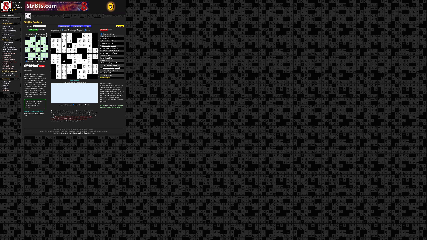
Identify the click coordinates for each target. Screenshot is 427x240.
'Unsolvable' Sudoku (9, 53)
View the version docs (58, 121)
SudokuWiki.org (7, 68)
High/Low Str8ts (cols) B (111, 70)
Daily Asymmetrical (8, 47)
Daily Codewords (8, 66)
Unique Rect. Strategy (9, 31)
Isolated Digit (106, 56)
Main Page (5, 21)
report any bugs (110, 106)
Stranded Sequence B (110, 63)
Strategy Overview (71, 82)
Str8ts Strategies (7, 29)
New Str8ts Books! (8, 76)
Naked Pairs (107, 73)
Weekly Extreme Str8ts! (10, 49)
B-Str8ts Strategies (8, 35)
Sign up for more (8, 16)
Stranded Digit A (107, 43)
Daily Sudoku (6, 51)
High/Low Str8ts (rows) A (110, 51)
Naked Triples (107, 75)
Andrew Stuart (63, 133)
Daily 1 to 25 (6, 55)
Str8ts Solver (6, 37)
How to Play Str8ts (8, 26)
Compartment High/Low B (111, 65)
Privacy (85, 133)
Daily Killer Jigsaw (8, 62)
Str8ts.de (5, 86)
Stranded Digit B (107, 60)
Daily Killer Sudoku (8, 60)
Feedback (5, 90)
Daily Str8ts (6, 45)
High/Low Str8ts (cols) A (110, 53)
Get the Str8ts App (8, 74)
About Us (5, 84)
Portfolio (5, 88)
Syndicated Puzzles (76, 133)
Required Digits (107, 58)
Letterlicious (6, 64)
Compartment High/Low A (111, 48)
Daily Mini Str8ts (7, 43)
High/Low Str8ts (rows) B (111, 68)
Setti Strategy (6, 33)
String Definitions (36, 101)
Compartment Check (109, 41)
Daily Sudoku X (7, 58)
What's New (6, 82)
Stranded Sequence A (109, 46)
